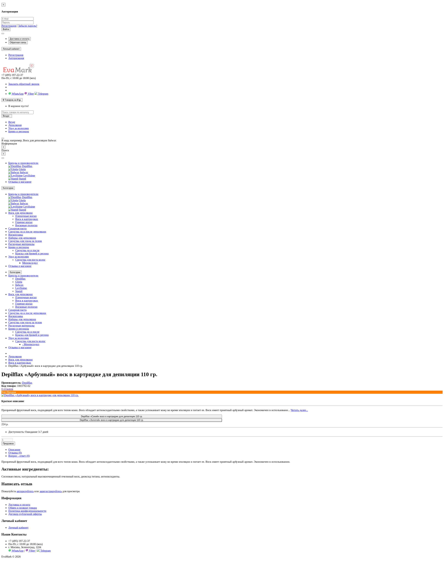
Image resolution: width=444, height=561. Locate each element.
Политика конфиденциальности (27, 510)
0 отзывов (7, 388)
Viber (30, 93)
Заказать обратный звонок (23, 83)
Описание (14, 449)
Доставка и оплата (19, 39)
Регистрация (8, 25)
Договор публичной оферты (25, 514)
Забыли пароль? (27, 25)
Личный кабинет (18, 527)
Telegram (42, 93)
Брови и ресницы (18, 131)
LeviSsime (29, 175)
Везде (11, 122)
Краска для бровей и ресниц (32, 253)
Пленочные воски (26, 216)
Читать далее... (299, 410)
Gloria (22, 169)
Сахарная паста (17, 228)
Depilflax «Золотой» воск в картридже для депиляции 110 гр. (112, 420)
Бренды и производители (23, 163)
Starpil (22, 178)
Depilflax (27, 166)
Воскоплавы (15, 234)
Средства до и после (27, 250)
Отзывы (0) (15, 452)
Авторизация (16, 58)
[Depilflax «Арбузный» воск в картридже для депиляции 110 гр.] (40, 395)
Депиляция (15, 125)
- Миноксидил (30, 344)
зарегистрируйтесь (51, 491)
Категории (15, 272)
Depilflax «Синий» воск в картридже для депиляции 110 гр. (112, 416)
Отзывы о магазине (19, 181)
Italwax (24, 172)
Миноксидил (30, 262)
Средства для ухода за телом (25, 241)
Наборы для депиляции (22, 237)
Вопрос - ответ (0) (19, 455)
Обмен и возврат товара (22, 507)
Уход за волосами (18, 128)
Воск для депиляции (20, 212)
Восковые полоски (26, 225)
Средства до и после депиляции (27, 231)
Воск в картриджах (26, 219)
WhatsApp (17, 93)
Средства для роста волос (30, 259)
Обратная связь (18, 42)
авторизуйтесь (25, 491)
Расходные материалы (21, 244)
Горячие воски (23, 222)
